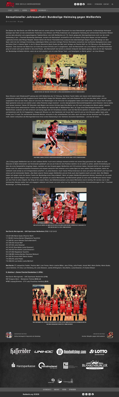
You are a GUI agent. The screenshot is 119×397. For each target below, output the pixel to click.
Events (16, 10)
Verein (89, 4)
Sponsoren (98, 4)
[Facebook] (84, 4)
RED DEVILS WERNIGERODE (28, 4)
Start (10, 10)
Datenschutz (47, 389)
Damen (33, 10)
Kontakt (106, 4)
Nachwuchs (42, 10)
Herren (24, 10)
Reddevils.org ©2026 (31, 394)
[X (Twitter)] (81, 4)
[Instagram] (78, 4)
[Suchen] (112, 4)
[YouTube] (75, 4)
